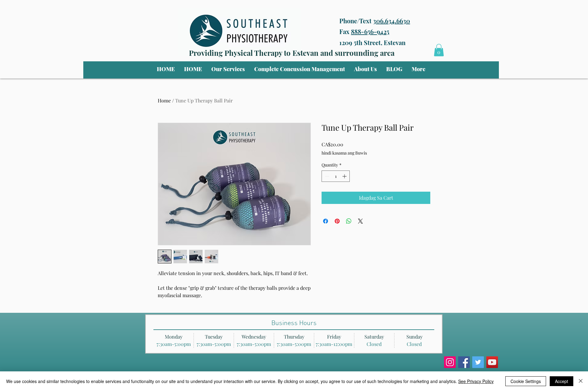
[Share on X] (360, 221)
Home (164, 100)
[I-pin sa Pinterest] (337, 221)
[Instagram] (450, 362)
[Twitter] (478, 362)
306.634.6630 (391, 21)
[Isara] (580, 381)
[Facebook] (464, 362)
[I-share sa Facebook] (325, 221)
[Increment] (345, 176)
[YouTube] (492, 362)
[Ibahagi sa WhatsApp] (348, 221)
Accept (561, 381)
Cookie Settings (526, 381)
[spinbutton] (335, 176)
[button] (228, 69)
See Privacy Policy (476, 381)
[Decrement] (326, 176)
